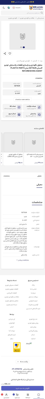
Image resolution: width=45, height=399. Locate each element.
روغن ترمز (33, 327)
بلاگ (33, 285)
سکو (11, 338)
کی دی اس (12, 319)
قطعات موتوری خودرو (12, 289)
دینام (33, 334)
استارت (33, 338)
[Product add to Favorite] (10, 53)
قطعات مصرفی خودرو (11, 285)
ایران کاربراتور (12, 334)
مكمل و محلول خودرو (11, 301)
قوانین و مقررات (33, 304)
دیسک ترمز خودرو (12, 304)
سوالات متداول (33, 297)
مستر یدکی (40, 18)
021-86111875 (17, 369)
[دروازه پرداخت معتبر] (17, 347)
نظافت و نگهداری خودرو (27, 18)
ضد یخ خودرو (33, 319)
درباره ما (33, 293)
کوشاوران (12, 323)
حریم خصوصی (33, 301)
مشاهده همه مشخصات (22, 99)
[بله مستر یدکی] (9, 8)
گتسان (35, 61)
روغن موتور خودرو (33, 323)
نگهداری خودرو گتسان (23, 61)
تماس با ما (33, 289)
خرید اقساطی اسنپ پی (33, 308)
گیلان (12, 327)
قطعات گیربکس (12, 293)
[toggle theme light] (4, 8)
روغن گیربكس (33, 331)
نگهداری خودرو (12, 18)
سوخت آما (12, 331)
